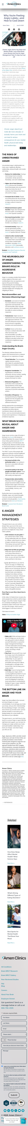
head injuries (21, 499)
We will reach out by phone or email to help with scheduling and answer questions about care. (15, 1069)
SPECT (21, 441)
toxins (13, 501)
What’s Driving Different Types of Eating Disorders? (13, 895)
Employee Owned (8, 999)
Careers (4, 990)
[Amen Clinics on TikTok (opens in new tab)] (12, 1110)
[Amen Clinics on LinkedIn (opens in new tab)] (23, 1110)
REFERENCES (8, 802)
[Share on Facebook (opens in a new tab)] (9, 29)
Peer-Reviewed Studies (10, 979)
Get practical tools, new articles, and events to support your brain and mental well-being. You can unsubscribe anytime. (15, 1086)
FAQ (2, 984)
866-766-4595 (7, 1008)
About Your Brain (7, 994)
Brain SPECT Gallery (8, 975)
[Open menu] (3, 4)
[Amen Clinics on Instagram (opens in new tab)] (8, 1110)
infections (19, 501)
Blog (3, 986)
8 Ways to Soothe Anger (13, 614)
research (7, 204)
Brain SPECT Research (9, 971)
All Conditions (6, 967)
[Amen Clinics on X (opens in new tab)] (15, 1110)
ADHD (14, 245)
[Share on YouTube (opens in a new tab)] (19, 29)
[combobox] (3, 1040)
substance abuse (19, 247)
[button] (14, 802)
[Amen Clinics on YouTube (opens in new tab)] (19, 1110)
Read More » (11, 863)
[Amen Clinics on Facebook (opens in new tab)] (5, 1110)
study (6, 185)
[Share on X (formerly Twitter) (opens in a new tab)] (14, 29)
